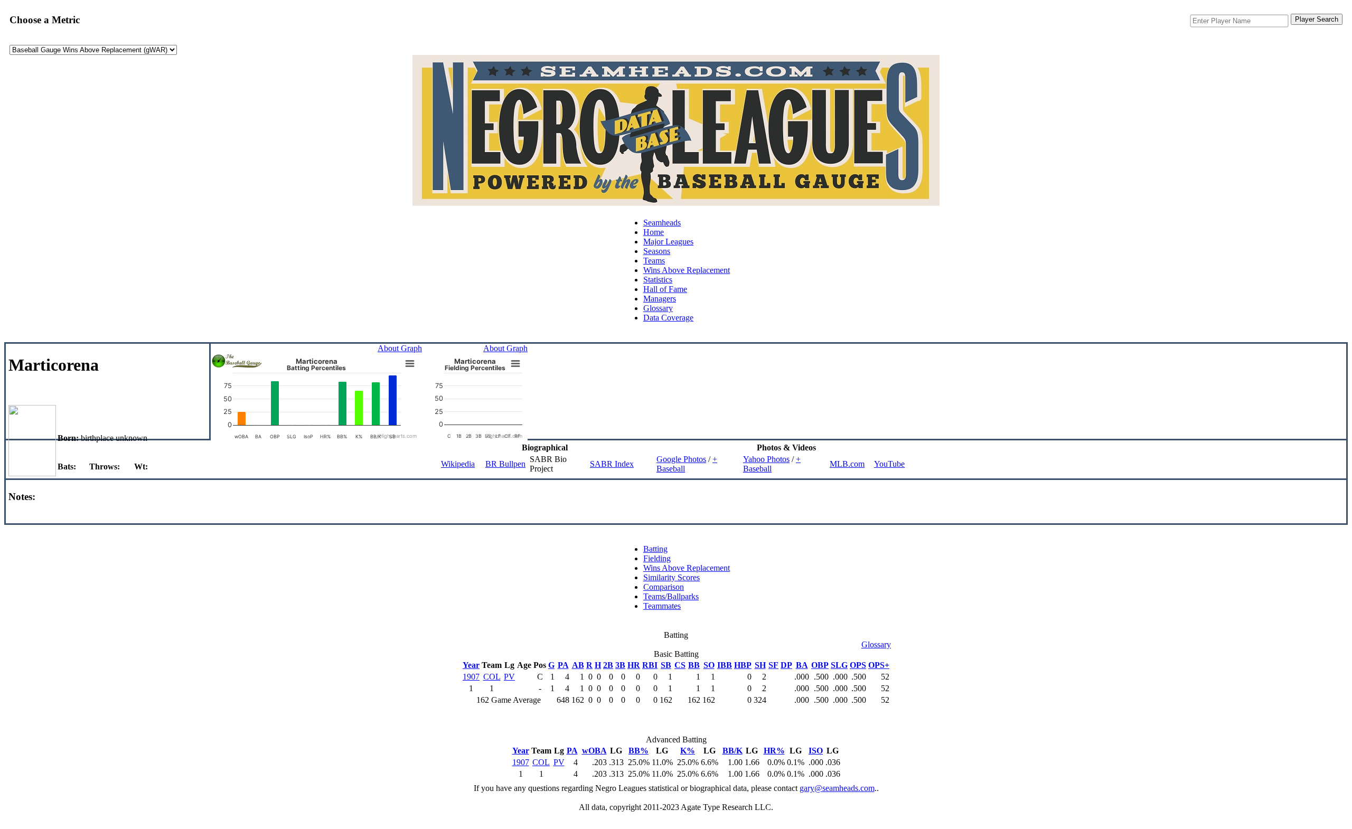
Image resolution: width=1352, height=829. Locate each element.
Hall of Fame (665, 289)
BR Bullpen (505, 463)
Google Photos (681, 459)
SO (709, 665)
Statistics (657, 279)
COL (492, 676)
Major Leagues (668, 241)
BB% (638, 750)
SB (666, 665)
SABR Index (612, 463)
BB (694, 665)
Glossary (658, 308)
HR (633, 665)
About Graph (400, 348)
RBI (650, 665)
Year (471, 665)
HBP (743, 665)
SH (760, 665)
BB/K (732, 750)
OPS (858, 665)
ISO (816, 750)
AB (578, 665)
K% (687, 750)
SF (773, 665)
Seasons (656, 251)
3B (620, 665)
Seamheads (662, 222)
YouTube (889, 463)
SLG (839, 665)
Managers (659, 298)
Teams (654, 260)
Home (653, 232)
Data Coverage (668, 317)
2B (608, 665)
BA (802, 665)
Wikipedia (458, 463)
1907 (471, 676)
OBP (820, 665)
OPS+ (878, 665)
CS (680, 665)
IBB (724, 665)
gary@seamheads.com (837, 788)
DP (786, 665)
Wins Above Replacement (686, 270)
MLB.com (847, 463)
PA (563, 665)
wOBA (594, 750)
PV (509, 676)
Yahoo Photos (766, 459)
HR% (774, 750)
